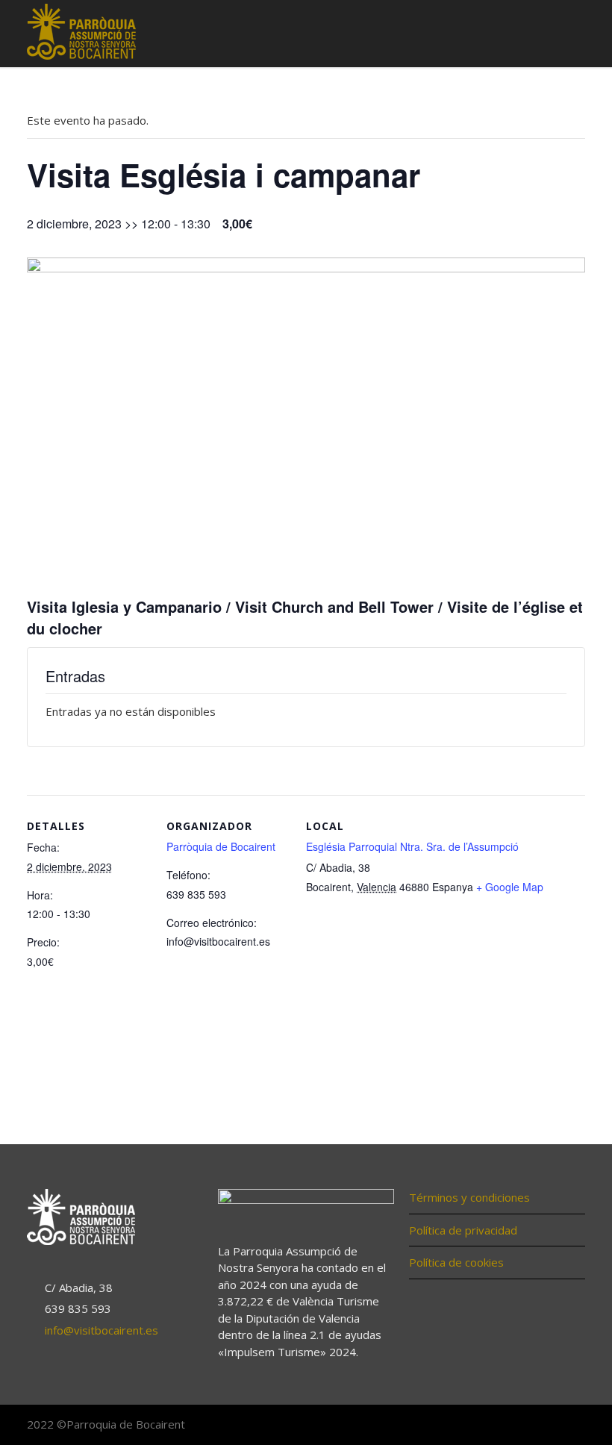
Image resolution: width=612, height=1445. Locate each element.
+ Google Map (509, 886)
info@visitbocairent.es (101, 1330)
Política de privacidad (463, 1230)
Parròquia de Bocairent (220, 846)
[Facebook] (510, 1426)
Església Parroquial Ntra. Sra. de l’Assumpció (412, 846)
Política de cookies (456, 1262)
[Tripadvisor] (570, 1426)
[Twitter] (540, 1426)
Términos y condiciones (469, 1197)
